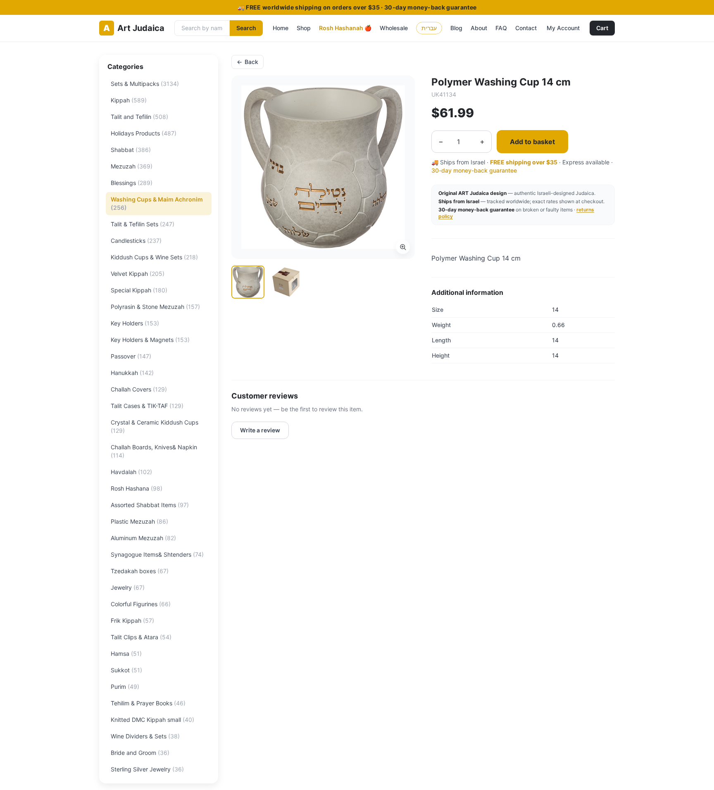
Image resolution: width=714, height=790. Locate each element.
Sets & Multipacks (145, 83)
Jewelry (128, 587)
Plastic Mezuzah (139, 521)
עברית (429, 27)
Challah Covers (139, 389)
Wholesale (394, 27)
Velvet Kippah (137, 273)
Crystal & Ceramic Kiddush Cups (154, 426)
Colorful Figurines (141, 603)
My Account (563, 27)
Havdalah (131, 471)
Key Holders (135, 323)
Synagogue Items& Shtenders (157, 554)
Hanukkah (132, 372)
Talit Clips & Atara (141, 637)
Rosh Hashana (136, 488)
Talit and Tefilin (139, 116)
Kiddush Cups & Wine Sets (154, 257)
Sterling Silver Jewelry (147, 769)
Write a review (260, 430)
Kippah (129, 100)
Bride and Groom (140, 752)
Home (280, 27)
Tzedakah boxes (140, 570)
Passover (131, 356)
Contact (526, 27)
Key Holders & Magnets (150, 339)
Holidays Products (143, 133)
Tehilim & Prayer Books (148, 703)
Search (246, 27)
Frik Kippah (132, 620)
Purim (125, 686)
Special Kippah (139, 290)
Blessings (131, 182)
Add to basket (532, 142)
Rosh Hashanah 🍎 (345, 27)
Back (247, 61)
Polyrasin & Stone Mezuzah (155, 306)
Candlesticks (136, 240)
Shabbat (131, 149)
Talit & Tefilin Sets (142, 224)
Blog (456, 27)
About (479, 27)
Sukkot (126, 670)
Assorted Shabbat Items (150, 504)
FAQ (501, 27)
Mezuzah (131, 166)
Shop (304, 27)
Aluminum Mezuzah (143, 537)
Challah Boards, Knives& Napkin (154, 451)
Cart (602, 27)
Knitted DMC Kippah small (152, 719)
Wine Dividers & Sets (145, 736)
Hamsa (126, 653)
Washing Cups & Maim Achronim (157, 203)
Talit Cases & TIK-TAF (147, 405)
